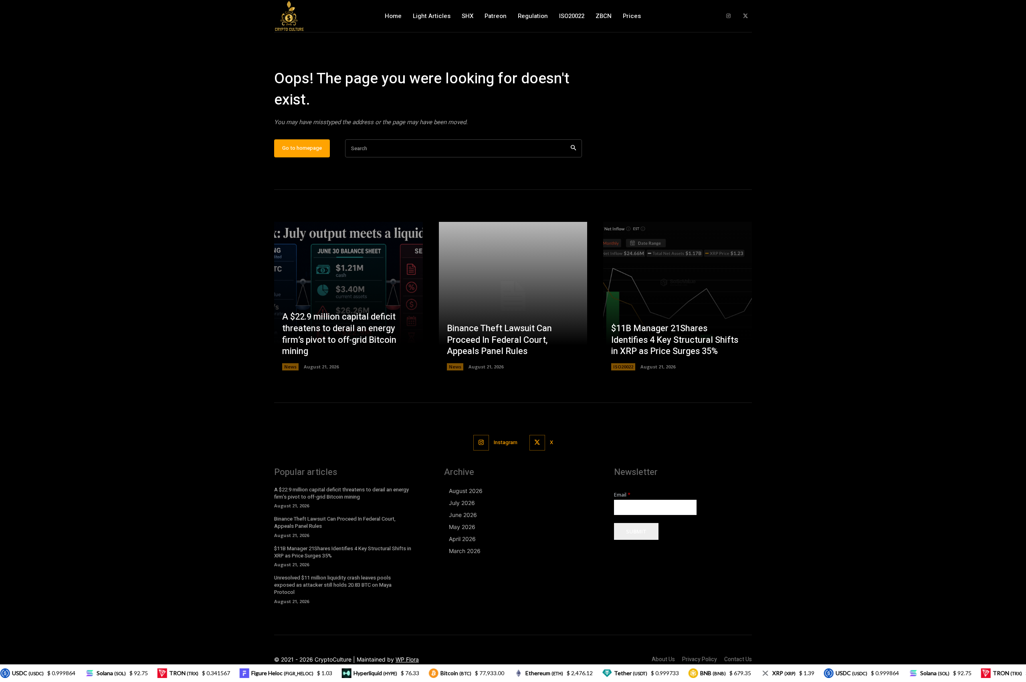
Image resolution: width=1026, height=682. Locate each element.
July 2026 (462, 502)
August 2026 (466, 490)
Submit (636, 531)
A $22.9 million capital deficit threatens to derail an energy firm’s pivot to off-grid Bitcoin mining (339, 334)
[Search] (573, 148)
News (290, 367)
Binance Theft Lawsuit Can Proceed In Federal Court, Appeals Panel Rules (499, 340)
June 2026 (463, 514)
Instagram (505, 442)
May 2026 (462, 526)
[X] (745, 16)
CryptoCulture (333, 659)
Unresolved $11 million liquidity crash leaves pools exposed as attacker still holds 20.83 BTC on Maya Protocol (333, 585)
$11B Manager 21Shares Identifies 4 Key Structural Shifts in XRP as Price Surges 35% (674, 340)
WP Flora (407, 659)
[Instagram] (728, 16)
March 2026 (465, 550)
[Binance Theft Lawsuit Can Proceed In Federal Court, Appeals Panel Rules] (513, 296)
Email (622, 494)
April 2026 (462, 538)
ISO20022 (623, 367)
